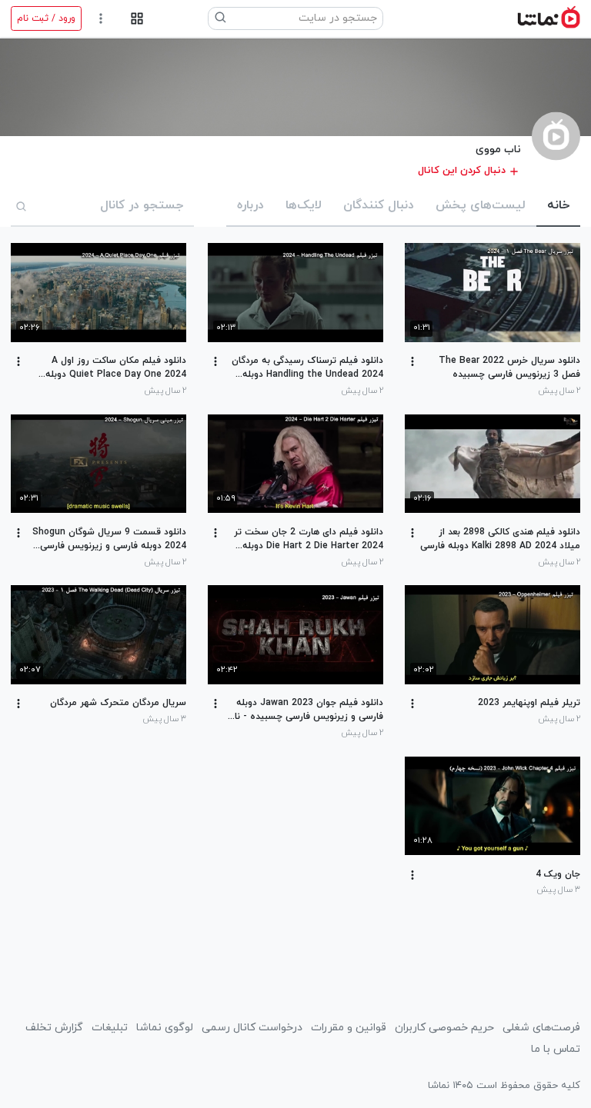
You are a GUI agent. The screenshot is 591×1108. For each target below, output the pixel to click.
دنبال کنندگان (378, 205)
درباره (250, 205)
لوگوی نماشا (164, 1027)
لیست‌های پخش (481, 205)
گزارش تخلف (54, 1027)
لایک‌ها (303, 205)
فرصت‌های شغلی (541, 1027)
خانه (558, 205)
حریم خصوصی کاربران (444, 1027)
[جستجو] (21, 206)
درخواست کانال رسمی (252, 1027)
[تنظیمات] (101, 19)
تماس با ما (555, 1049)
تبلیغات (110, 1027)
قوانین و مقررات (348, 1027)
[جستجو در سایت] (221, 18)
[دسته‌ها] (136, 19)
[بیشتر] (412, 361)
